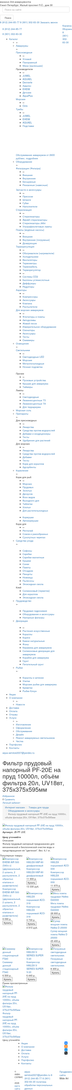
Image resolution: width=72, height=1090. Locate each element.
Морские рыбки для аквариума (40, 684)
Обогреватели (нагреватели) (38, 253)
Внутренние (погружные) (36, 239)
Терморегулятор (32, 270)
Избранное (9, 796)
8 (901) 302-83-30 (30, 22)
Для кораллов (30, 594)
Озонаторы (29, 330)
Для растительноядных (35, 510)
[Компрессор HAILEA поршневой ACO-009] (60, 863)
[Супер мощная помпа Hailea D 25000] (60, 924)
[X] (65, 1053)
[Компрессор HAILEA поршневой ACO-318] (35, 898)
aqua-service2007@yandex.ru (18, 752)
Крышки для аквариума (35, 383)
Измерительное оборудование (39, 326)
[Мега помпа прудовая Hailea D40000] (60, 896)
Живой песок (30, 323)
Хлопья (27, 507)
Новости (20, 704)
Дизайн (20, 734)
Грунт (26, 661)
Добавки (27, 457)
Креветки (27, 687)
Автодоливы (29, 320)
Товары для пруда (39, 807)
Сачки (26, 564)
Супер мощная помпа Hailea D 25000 (59, 934)
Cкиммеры (28, 340)
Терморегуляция (25, 246)
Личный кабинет (11, 802)
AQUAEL (27, 79)
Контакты (14, 747)
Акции (12, 694)
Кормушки (28, 517)
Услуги (12, 717)
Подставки (28, 125)
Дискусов (27, 493)
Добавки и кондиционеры (36, 433)
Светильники (23, 350)
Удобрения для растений (36, 440)
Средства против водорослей (39, 430)
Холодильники (30, 256)
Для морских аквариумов (29, 310)
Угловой (27, 59)
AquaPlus (28, 95)
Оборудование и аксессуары (38, 614)
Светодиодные (31, 397)
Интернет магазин (15, 807)
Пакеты (27, 567)
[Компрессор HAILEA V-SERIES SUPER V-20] (35, 953)
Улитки (26, 681)
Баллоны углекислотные (36, 280)
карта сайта (17, 1087)
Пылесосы (28, 580)
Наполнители (30, 206)
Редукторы (28, 286)
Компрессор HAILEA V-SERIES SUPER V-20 (34, 967)
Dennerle (27, 82)
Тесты (26, 336)
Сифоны (27, 550)
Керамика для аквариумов (37, 647)
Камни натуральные (34, 641)
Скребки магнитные (33, 557)
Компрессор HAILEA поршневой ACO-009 (60, 877)
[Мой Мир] (65, 1049)
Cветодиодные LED (33, 356)
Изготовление (23, 724)
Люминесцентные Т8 (34, 403)
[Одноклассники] (65, 1046)
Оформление (23, 727)
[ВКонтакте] (65, 1043)
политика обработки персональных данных (38, 1085)
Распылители (30, 306)
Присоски (28, 196)
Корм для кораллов (33, 463)
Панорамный (30, 62)
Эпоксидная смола (33, 584)
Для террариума (32, 407)
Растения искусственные (36, 630)
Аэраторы (21, 290)
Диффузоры (29, 283)
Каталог (13, 39)
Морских (27, 483)
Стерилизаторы (31, 216)
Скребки (27, 554)
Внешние (28, 175)
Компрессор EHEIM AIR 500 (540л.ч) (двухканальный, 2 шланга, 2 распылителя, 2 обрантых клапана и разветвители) (12, 902)
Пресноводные (24, 52)
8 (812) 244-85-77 (9, 22)
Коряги (26, 637)
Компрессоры (30, 296)
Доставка (14, 707)
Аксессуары (29, 300)
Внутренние (29, 178)
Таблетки (27, 503)
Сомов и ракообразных (35, 534)
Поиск (7, 17)
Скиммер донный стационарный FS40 (10, 967)
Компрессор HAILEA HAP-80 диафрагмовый (34, 872)
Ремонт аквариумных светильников (35, 737)
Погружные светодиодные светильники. (58, 962)
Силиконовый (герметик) (36, 590)
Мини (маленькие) (33, 65)
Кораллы (27, 634)
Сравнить (10, 799)
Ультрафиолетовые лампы (37, 226)
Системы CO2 (30, 276)
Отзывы (13, 714)
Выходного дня (31, 500)
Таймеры (28, 387)
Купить (7, 922)
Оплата (13, 711)
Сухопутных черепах (34, 537)
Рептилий (28, 530)
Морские (20, 99)
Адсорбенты (29, 467)
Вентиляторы (30, 260)
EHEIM (26, 89)
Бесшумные (29, 181)
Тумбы (19, 109)
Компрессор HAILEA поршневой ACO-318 (35, 911)
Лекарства (28, 427)
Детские (27, 92)
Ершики (27, 560)
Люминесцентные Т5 (34, 400)
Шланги (27, 199)
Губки (26, 203)
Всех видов (29, 497)
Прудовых (28, 487)
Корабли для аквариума (36, 657)
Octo (25, 105)
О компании (15, 697)
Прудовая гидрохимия (35, 610)
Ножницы (28, 577)
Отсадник (28, 570)
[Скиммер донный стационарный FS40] (12, 953)
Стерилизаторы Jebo (34, 223)
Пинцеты (27, 574)
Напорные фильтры (33, 617)
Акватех (27, 85)
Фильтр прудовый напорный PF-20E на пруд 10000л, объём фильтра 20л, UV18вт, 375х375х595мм (11, 1024)
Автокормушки (30, 520)
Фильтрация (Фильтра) (28, 168)
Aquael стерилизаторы (35, 219)
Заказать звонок (49, 22)
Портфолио (15, 744)
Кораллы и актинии (33, 677)
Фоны (26, 644)
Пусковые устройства (34, 380)
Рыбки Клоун (30, 691)
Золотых (27, 490)
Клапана (27, 303)
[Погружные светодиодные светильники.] (60, 952)
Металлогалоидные (33, 363)
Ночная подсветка (33, 366)
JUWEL (26, 75)
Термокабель (30, 266)
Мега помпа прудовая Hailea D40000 (59, 907)
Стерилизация (24, 209)
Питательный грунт (33, 664)
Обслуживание (24, 731)
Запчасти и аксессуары (28, 189)
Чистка (19, 741)
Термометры (30, 263)
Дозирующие (30, 243)
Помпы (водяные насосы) (30, 229)
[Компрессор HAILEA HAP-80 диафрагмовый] (35, 862)
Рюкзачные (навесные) (35, 185)
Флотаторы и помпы (34, 316)
